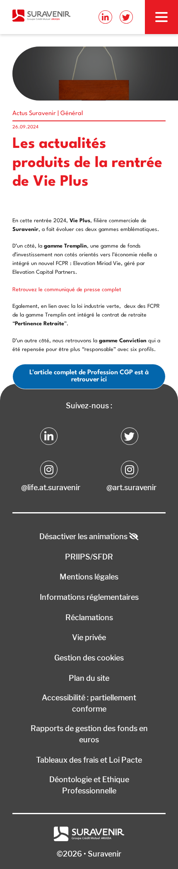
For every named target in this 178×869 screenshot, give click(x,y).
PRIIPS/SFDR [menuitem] (89, 556)
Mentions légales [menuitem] (89, 576)
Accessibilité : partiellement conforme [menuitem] (89, 703)
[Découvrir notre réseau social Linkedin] (105, 17)
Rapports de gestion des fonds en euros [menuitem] (89, 734)
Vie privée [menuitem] (89, 637)
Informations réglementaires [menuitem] (89, 597)
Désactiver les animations (84, 536)
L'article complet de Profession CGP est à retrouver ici (89, 376)
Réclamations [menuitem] (89, 617)
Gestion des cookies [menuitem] (89, 657)
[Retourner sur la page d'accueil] (41, 16)
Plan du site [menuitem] (89, 678)
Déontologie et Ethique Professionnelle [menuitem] (89, 785)
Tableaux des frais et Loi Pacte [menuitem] (89, 760)
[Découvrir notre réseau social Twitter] (126, 17)
